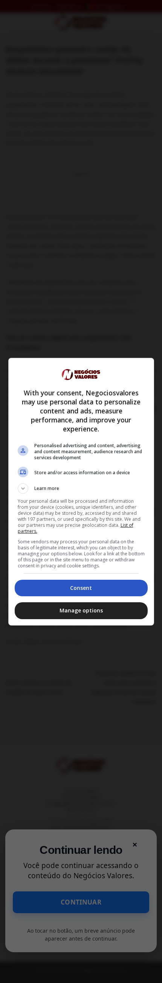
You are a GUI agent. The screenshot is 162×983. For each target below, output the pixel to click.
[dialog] (81, 492)
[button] (81, 488)
